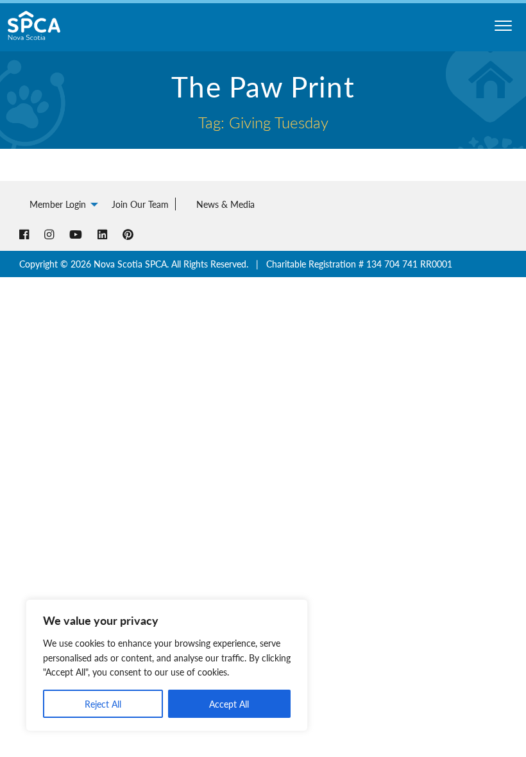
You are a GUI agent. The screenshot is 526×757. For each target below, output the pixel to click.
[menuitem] (60, 204)
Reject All (103, 703)
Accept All (229, 703)
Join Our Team (140, 204)
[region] (167, 665)
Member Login (58, 204)
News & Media (225, 204)
